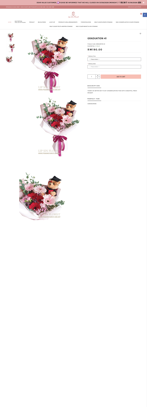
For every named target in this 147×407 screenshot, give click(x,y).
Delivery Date (92, 63)
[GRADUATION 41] (49, 62)
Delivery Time (92, 56)
